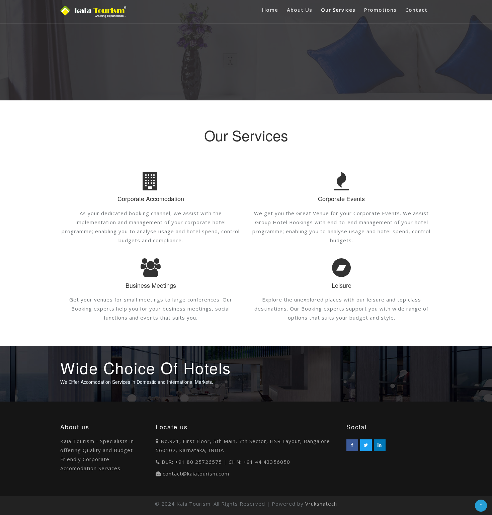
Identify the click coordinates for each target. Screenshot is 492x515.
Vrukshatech (321, 503)
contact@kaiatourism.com (196, 473)
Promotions (380, 9)
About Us (299, 9)
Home (270, 9)
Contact (416, 9)
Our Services (338, 9)
